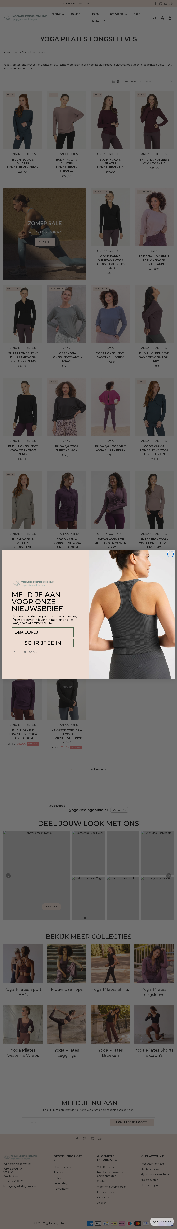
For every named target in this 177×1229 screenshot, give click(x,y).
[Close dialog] (170, 554)
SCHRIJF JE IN (42, 643)
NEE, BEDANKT (26, 652)
